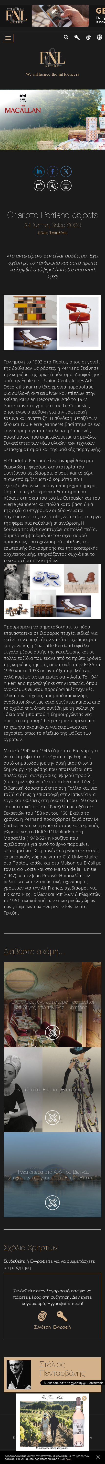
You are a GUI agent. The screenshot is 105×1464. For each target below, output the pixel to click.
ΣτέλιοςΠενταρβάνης (62, 1368)
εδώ (68, 1458)
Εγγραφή (62, 1327)
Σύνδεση (42, 1327)
